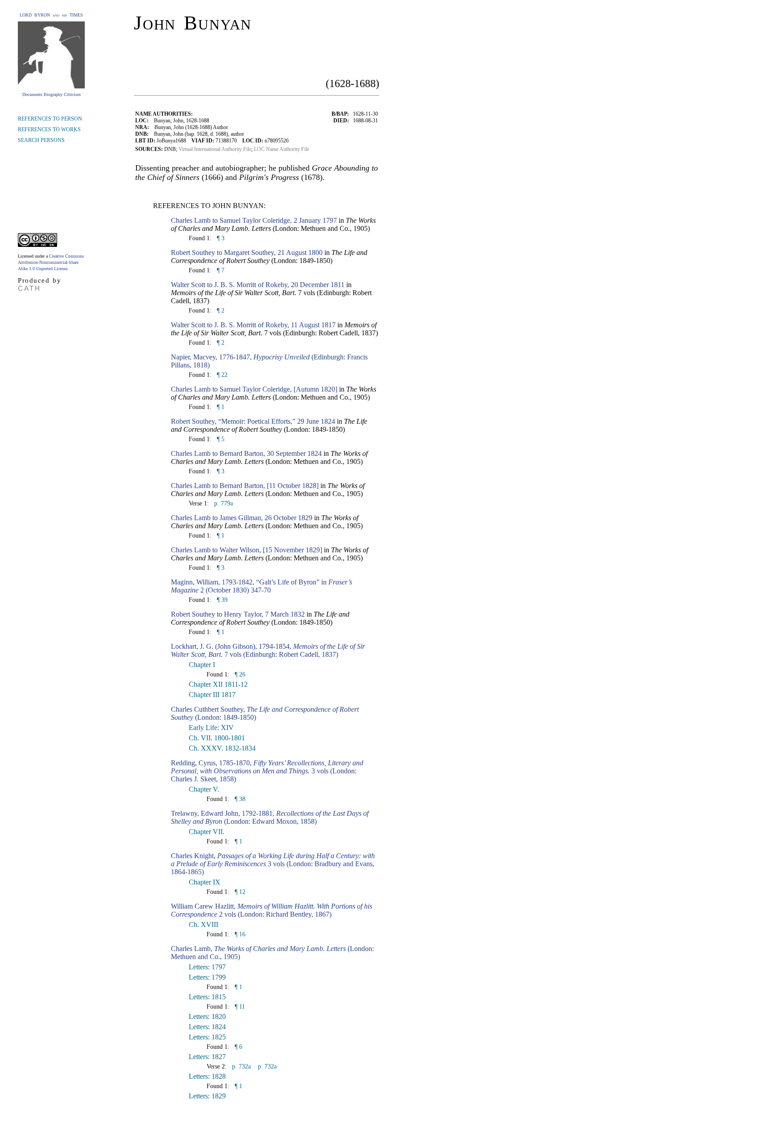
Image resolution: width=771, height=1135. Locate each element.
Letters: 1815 (207, 997)
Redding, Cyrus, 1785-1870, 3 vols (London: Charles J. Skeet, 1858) (267, 771)
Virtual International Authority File (214, 149)
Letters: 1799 (207, 977)
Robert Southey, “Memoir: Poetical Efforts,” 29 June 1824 (253, 421)
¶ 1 (219, 407)
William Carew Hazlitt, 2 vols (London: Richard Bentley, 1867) (271, 910)
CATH (29, 288)
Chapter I (202, 664)
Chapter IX (204, 882)
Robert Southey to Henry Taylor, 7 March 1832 (238, 614)
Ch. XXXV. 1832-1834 (222, 748)
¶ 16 (239, 934)
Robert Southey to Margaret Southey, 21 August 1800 (247, 252)
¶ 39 (221, 600)
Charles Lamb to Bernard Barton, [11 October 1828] (245, 485)
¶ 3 (219, 238)
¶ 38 (239, 799)
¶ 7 (219, 270)
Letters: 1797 (207, 967)
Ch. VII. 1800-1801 (217, 738)
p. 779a (222, 503)
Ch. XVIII (203, 924)
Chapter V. (204, 789)
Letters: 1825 (207, 1037)
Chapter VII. (206, 831)
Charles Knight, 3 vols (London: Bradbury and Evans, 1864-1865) (273, 864)
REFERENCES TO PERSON (50, 119)
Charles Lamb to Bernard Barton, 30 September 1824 (246, 453)
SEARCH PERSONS (41, 140)
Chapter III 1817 (212, 694)
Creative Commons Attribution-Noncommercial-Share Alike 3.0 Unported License (51, 262)
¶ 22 (221, 374)
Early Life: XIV (211, 727)
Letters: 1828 (207, 1076)
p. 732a (240, 1066)
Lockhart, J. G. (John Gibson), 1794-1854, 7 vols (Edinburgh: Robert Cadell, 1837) (268, 650)
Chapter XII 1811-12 (218, 684)
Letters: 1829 (207, 1096)
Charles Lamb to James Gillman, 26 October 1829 (241, 518)
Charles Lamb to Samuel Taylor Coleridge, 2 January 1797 (254, 220)
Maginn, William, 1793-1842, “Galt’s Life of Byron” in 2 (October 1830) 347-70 (261, 586)
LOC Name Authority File (281, 149)
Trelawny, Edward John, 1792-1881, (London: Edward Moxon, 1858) (270, 817)
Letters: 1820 (207, 1016)
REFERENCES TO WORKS (49, 129)
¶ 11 (239, 1006)
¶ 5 (219, 439)
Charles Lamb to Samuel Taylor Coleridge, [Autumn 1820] (254, 389)
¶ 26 (239, 674)
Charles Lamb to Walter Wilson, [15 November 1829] (246, 550)
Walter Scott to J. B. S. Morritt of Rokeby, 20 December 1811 (257, 284)
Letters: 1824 (207, 1027)
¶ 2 (219, 310)
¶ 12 (239, 892)
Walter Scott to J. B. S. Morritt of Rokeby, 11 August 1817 (253, 325)
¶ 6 (237, 1046)
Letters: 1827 (207, 1056)
